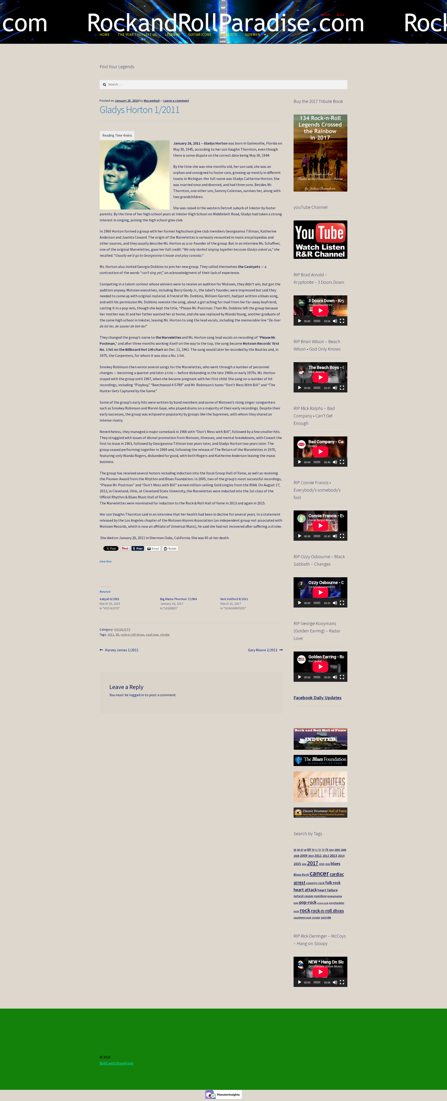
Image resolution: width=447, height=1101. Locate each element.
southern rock (302, 917)
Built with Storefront (117, 1063)
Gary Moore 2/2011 (263, 650)
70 (313, 849)
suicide (326, 917)
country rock (315, 883)
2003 (331, 849)
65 (117, 634)
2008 (296, 856)
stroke (164, 634)
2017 (312, 863)
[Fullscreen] (342, 321)
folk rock (333, 882)
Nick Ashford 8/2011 (234, 599)
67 (302, 849)
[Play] (299, 321)
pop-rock (308, 902)
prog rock (322, 903)
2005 (337, 849)
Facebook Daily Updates (318, 697)
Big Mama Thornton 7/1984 (178, 599)
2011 (111, 634)
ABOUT (325, 15)
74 (323, 849)
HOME (105, 34)
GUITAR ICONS (199, 34)
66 (298, 849)
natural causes (303, 896)
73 (319, 849)
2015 (297, 863)
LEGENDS (172, 34)
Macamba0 (151, 100)
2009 (303, 855)
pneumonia (334, 896)
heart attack (305, 889)
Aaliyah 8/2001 (109, 599)
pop (296, 903)
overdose (320, 896)
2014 (341, 856)
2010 (311, 856)
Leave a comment (176, 100)
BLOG (341, 15)
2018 (322, 864)
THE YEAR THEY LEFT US (137, 34)
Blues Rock (301, 875)
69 (309, 849)
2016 (304, 864)
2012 (325, 856)
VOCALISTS (228, 34)
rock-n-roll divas (132, 634)
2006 (343, 849)
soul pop (152, 634)
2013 (333, 855)
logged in (136, 694)
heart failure (328, 890)
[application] (320, 310)
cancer (319, 873)
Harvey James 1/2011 (122, 650)
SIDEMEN (252, 34)
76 (326, 850)
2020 (327, 864)
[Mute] (335, 321)
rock (305, 910)
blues (335, 863)
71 (316, 849)
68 (305, 849)
